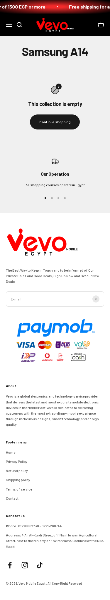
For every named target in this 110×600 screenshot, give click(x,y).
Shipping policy (18, 480)
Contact (12, 498)
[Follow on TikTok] (40, 565)
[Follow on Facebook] (10, 565)
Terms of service (19, 489)
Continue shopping (54, 122)
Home (10, 452)
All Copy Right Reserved (65, 583)
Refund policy (17, 470)
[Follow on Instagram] (25, 565)
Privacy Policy (16, 461)
